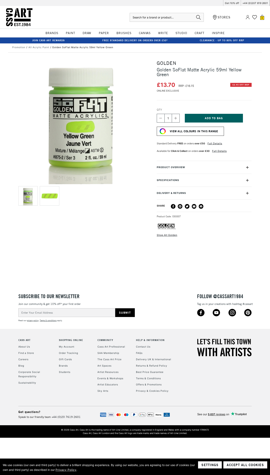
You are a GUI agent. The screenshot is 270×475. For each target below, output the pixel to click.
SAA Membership (108, 352)
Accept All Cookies (245, 465)
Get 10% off (232, 3)
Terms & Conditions (148, 378)
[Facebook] (173, 206)
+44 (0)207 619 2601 (255, 3)
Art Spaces (104, 365)
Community (105, 340)
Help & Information (150, 340)
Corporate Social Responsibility (29, 374)
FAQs (139, 352)
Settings (209, 465)
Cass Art (24, 340)
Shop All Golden (167, 235)
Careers (23, 359)
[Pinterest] (180, 206)
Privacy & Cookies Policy (152, 390)
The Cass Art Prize (109, 359)
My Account (66, 346)
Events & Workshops (110, 378)
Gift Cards (65, 359)
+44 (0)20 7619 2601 (66, 417)
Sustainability (27, 382)
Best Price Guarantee (149, 372)
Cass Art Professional (111, 346)
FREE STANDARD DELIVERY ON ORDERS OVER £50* (135, 40)
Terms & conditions (48, 320)
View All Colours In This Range (194, 131)
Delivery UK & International (153, 359)
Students (64, 372)
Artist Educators (107, 384)
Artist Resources (108, 372)
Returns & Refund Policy (151, 365)
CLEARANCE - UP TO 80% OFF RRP (222, 40)
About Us (24, 346)
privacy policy (33, 320)
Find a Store (26, 352)
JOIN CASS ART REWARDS (48, 40)
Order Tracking (68, 352)
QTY (159, 109)
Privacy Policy (66, 469)
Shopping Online (71, 340)
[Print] (201, 206)
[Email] (194, 206)
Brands (63, 365)
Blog (21, 365)
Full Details (215, 143)
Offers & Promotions (149, 384)
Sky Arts (102, 390)
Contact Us (143, 346)
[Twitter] (187, 206)
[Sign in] (247, 17)
